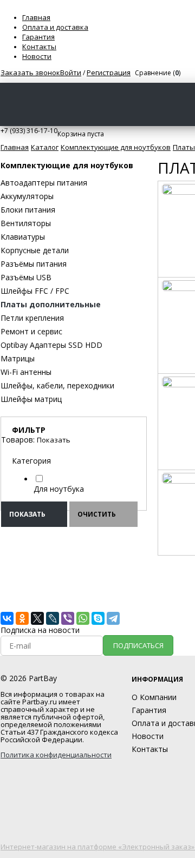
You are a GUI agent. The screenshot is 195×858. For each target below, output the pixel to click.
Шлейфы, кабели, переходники (57, 385)
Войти (70, 72)
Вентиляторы (26, 223)
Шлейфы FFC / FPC (35, 291)
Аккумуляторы (27, 196)
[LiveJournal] (52, 618)
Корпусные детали (35, 250)
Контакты (39, 46)
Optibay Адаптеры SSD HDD (51, 345)
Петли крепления (32, 318)
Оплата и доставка (55, 27)
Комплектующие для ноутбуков (67, 165)
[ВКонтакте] (7, 618)
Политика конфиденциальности (56, 755)
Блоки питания (28, 209)
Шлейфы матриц (31, 399)
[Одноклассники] (22, 618)
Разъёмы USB (26, 277)
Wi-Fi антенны (26, 372)
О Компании (154, 697)
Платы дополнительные (51, 304)
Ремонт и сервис (31, 331)
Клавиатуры (23, 237)
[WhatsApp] (82, 618)
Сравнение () (157, 72)
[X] (37, 618)
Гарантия (38, 37)
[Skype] (98, 618)
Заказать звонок (30, 72)
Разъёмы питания (34, 264)
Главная (36, 17)
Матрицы (18, 358)
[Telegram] (113, 618)
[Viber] (67, 618)
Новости (36, 56)
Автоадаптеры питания (44, 182)
